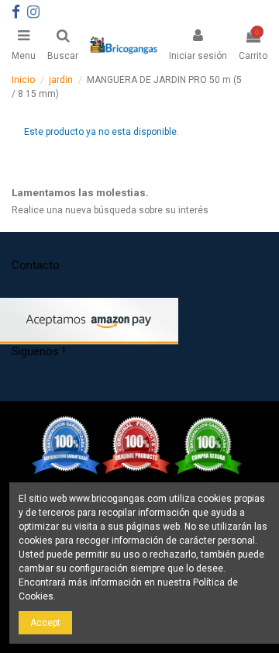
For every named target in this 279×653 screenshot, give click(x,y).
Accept (45, 622)
